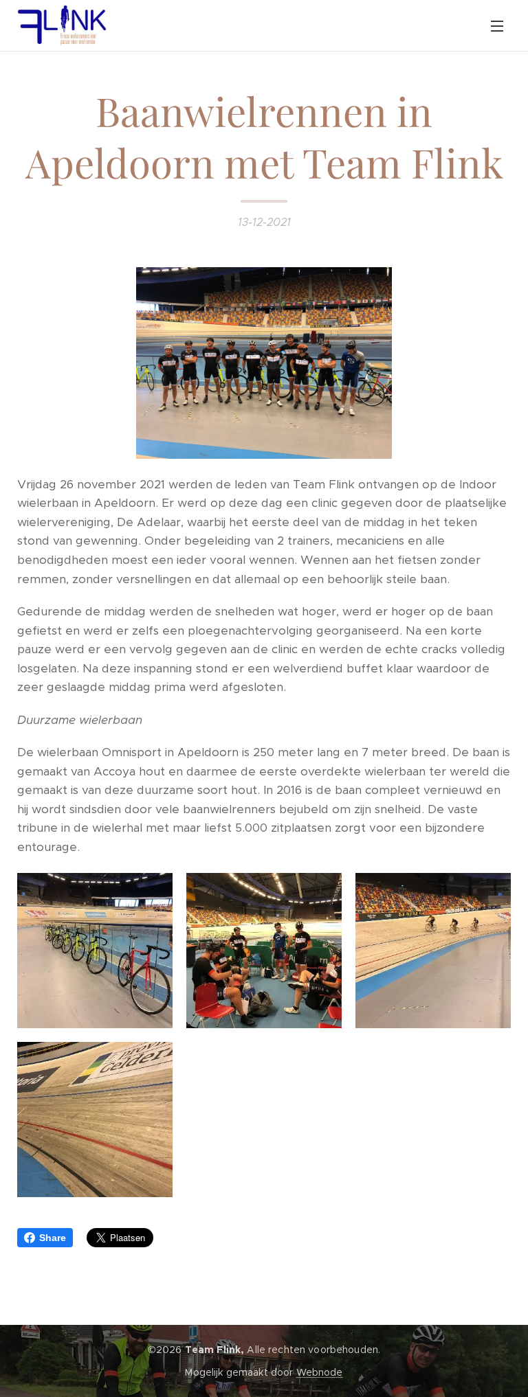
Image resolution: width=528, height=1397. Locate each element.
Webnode (319, 1372)
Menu (497, 25)
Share (52, 1237)
